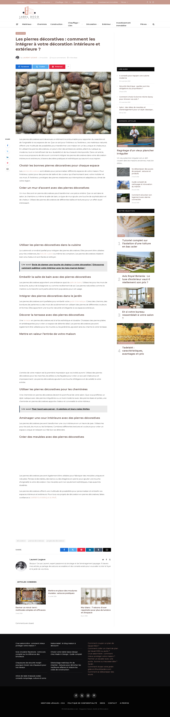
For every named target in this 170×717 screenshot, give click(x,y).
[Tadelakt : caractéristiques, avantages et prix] (135, 333)
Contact (112, 703)
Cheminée (34, 2)
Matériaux (21, 2)
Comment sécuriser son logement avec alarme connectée (142, 197)
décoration (21, 541)
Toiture (121, 235)
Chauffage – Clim (61, 2)
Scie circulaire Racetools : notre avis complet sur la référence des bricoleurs (31, 654)
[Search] (153, 24)
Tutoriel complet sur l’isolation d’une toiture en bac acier (136, 243)
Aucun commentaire (59, 58)
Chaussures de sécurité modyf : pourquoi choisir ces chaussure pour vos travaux (31, 665)
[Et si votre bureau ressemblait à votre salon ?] (135, 297)
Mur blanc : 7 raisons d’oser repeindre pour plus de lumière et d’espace (96, 610)
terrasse (27, 320)
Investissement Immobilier (108, 2)
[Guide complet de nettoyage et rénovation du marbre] (123, 185)
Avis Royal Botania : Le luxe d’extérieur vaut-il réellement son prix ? (136, 279)
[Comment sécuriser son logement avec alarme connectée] (123, 198)
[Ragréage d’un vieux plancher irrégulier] (135, 136)
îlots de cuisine (46, 254)
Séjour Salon (123, 271)
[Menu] (17, 24)
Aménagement (123, 307)
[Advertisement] (63, 223)
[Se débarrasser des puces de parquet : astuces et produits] (123, 172)
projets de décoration (55, 541)
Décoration (77, 2)
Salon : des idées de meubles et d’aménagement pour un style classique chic (136, 108)
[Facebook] (7, 145)
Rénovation (123, 146)
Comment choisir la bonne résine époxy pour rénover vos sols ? (136, 98)
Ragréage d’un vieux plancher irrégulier (135, 152)
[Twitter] (7, 151)
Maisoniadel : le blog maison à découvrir (63, 644)
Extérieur (90, 2)
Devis (102, 703)
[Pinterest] (7, 163)
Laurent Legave (30, 58)
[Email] (7, 169)
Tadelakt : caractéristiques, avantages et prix (133, 350)
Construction (45, 2)
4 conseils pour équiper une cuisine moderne (134, 77)
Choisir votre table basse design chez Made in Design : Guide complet (66, 653)
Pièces (123, 2)
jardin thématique (78, 301)
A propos (124, 703)
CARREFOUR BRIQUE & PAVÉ (43, 497)
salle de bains (76, 282)
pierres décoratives (31, 171)
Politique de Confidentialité (82, 703)
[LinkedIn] (7, 157)
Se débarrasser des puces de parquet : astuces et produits (142, 171)
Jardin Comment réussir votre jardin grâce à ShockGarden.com (100, 666)
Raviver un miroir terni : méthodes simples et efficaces (31, 608)
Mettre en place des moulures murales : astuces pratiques (62, 592)
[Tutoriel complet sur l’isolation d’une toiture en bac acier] (135, 226)
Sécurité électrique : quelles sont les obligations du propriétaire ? (134, 87)
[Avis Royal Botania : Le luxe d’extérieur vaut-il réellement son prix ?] (135, 262)
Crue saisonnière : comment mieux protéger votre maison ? (30, 644)
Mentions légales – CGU (53, 703)
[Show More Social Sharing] (68, 67)
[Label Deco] (29, 12)
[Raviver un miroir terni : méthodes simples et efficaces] (31, 596)
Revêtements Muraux (126, 343)
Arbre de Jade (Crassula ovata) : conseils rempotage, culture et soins (31, 677)
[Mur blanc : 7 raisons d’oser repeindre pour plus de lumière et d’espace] (96, 596)
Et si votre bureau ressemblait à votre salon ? (138, 314)
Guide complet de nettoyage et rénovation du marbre (142, 184)
